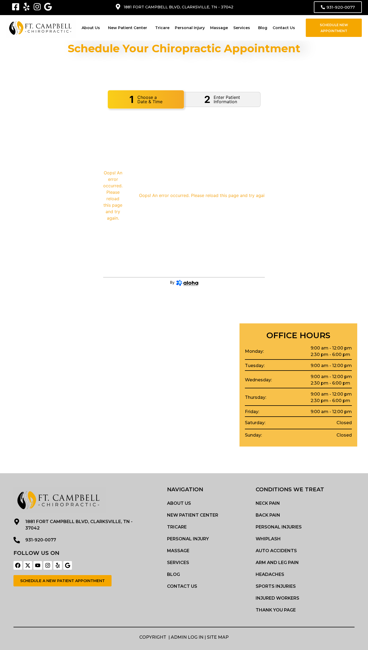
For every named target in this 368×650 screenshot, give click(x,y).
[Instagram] (47, 565)
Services (241, 27)
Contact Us (284, 27)
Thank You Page (276, 610)
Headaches (270, 574)
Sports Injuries (276, 586)
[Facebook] (17, 565)
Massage (219, 27)
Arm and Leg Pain (277, 562)
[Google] (67, 565)
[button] (92, 27)
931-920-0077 (40, 539)
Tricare (162, 27)
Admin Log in (187, 637)
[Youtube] (37, 565)
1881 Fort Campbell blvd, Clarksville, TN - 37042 (178, 7)
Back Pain (268, 515)
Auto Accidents (276, 550)
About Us (91, 27)
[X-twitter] (27, 565)
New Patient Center (127, 27)
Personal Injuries (279, 527)
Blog (262, 27)
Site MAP (218, 637)
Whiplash (268, 538)
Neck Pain (268, 503)
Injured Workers (277, 598)
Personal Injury (190, 27)
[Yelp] (57, 565)
